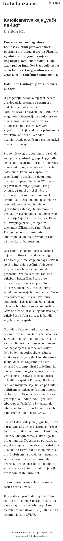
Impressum (21, 536)
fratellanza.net (20, 3)
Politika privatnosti (38, 536)
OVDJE (38, 510)
